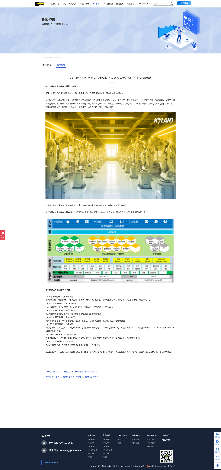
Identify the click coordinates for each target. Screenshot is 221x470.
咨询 (119, 443)
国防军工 (90, 443)
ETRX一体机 (143, 4)
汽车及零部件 (92, 450)
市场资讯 (58, 57)
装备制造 (90, 446)
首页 (53, 4)
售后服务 (120, 4)
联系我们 (150, 446)
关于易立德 (108, 4)
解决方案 (62, 4)
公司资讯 (46, 65)
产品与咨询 (84, 4)
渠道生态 (130, 4)
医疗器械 (90, 453)
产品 (119, 439)
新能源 (89, 457)
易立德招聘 (151, 443)
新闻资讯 (96, 4)
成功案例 (73, 4)
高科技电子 (91, 439)
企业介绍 (150, 439)
